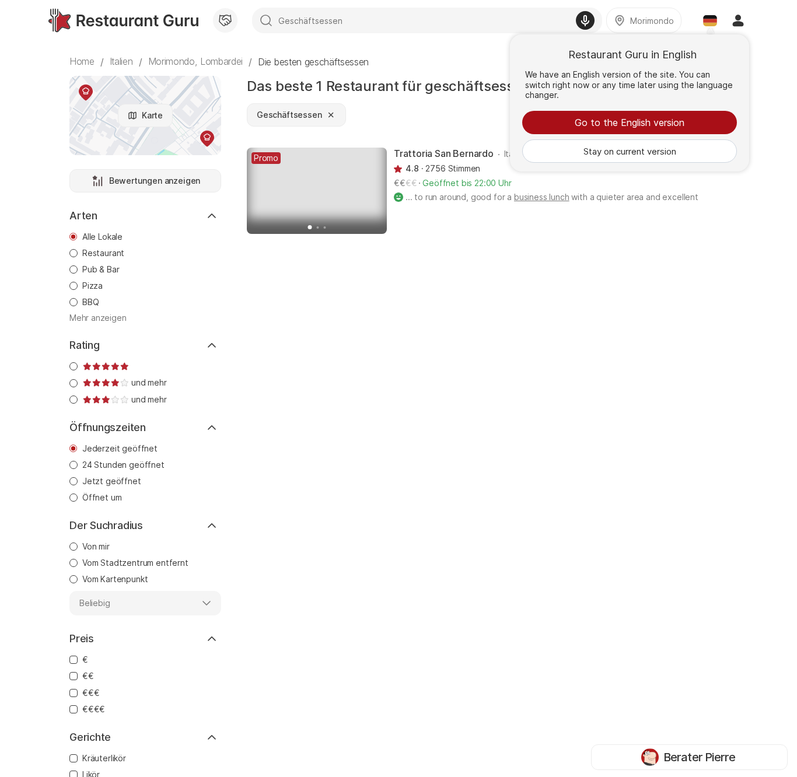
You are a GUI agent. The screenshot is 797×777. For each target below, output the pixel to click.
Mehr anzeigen (98, 318)
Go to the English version (629, 122)
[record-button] (585, 20)
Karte (152, 115)
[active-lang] (710, 20)
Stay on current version (629, 151)
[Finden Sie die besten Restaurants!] (123, 20)
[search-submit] (266, 20)
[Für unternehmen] (225, 20)
